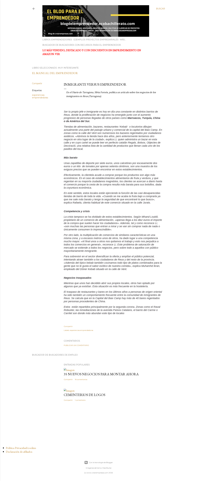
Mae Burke (106, 468)
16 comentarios (81, 379)
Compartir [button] (37, 83)
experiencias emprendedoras (40, 96)
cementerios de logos (84, 394)
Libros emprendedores (57, 39)
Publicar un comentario (76, 345)
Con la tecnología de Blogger (101, 462)
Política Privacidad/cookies (21, 448)
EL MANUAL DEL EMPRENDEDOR (55, 73)
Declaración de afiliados (19, 452)
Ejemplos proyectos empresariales (96, 39)
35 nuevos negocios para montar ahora (101, 374)
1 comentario (80, 400)
